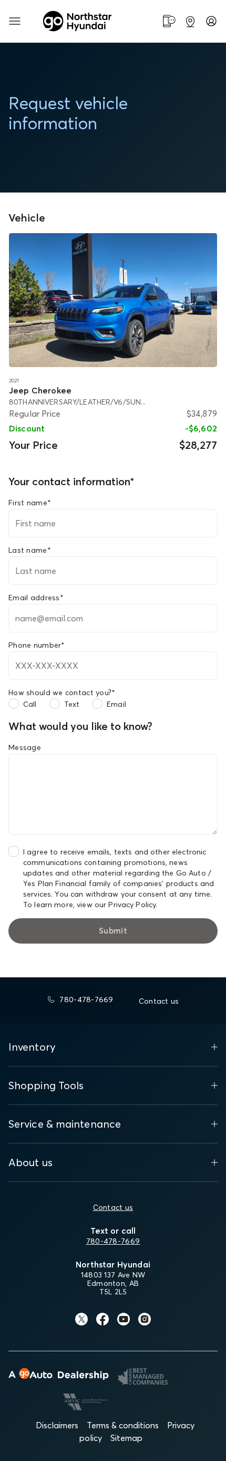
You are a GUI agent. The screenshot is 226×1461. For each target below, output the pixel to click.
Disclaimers (57, 1425)
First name (29, 502)
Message (24, 747)
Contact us (113, 1207)
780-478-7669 (113, 1241)
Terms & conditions (123, 1425)
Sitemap (126, 1438)
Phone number (36, 645)
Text (72, 704)
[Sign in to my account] (211, 21)
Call (30, 704)
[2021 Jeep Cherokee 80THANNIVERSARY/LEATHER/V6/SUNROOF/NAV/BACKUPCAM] (113, 300)
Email (116, 704)
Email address (36, 597)
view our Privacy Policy (116, 904)
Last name (29, 550)
